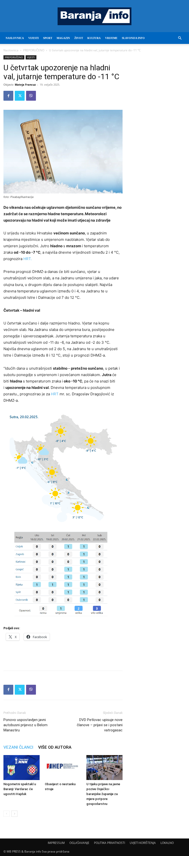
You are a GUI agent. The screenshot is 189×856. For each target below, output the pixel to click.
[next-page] (14, 814)
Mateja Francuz (25, 84)
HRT (55, 394)
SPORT (47, 38)
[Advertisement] (63, 654)
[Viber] (31, 96)
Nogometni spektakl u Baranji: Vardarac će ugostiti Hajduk (19, 789)
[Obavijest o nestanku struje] (63, 767)
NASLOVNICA (15, 38)
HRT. (27, 258)
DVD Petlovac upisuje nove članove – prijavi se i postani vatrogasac (100, 725)
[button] (180, 38)
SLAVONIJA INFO (133, 38)
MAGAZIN (63, 38)
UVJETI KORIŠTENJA (143, 843)
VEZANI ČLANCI (18, 747)
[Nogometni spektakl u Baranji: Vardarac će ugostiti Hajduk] (21, 767)
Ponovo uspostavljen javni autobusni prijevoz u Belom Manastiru (25, 725)
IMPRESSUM (56, 843)
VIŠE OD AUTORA (54, 747)
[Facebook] (8, 96)
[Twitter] (20, 96)
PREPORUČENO (33, 50)
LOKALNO (167, 843)
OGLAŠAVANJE (79, 843)
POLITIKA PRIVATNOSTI (109, 843)
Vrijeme (111, 38)
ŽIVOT (78, 38)
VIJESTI (33, 38)
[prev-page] (6, 814)
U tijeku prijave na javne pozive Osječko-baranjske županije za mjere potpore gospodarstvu (103, 794)
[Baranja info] (94, 16)
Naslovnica (10, 50)
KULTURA (94, 38)
